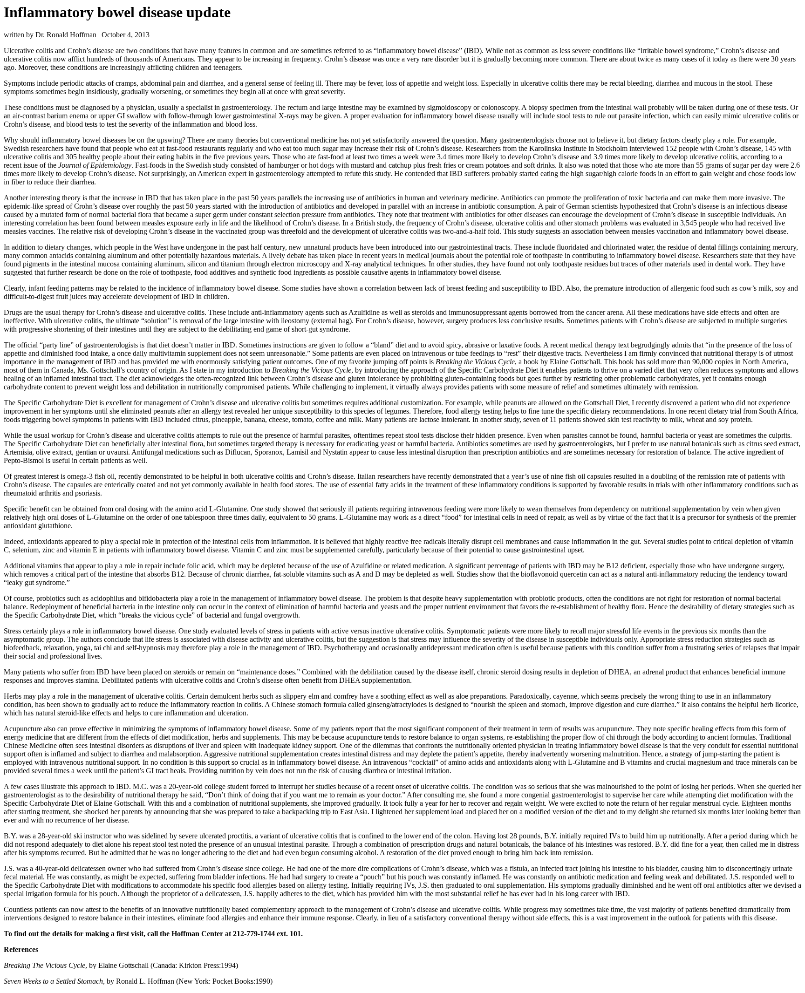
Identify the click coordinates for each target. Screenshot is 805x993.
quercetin (573, 574)
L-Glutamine (228, 509)
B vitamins (636, 762)
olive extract (54, 452)
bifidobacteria (158, 598)
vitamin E (83, 550)
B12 (613, 566)
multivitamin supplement (185, 353)
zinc (49, 550)
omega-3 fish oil (91, 476)
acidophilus (107, 598)
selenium (26, 550)
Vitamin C (247, 550)
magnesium (704, 762)
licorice (786, 704)
